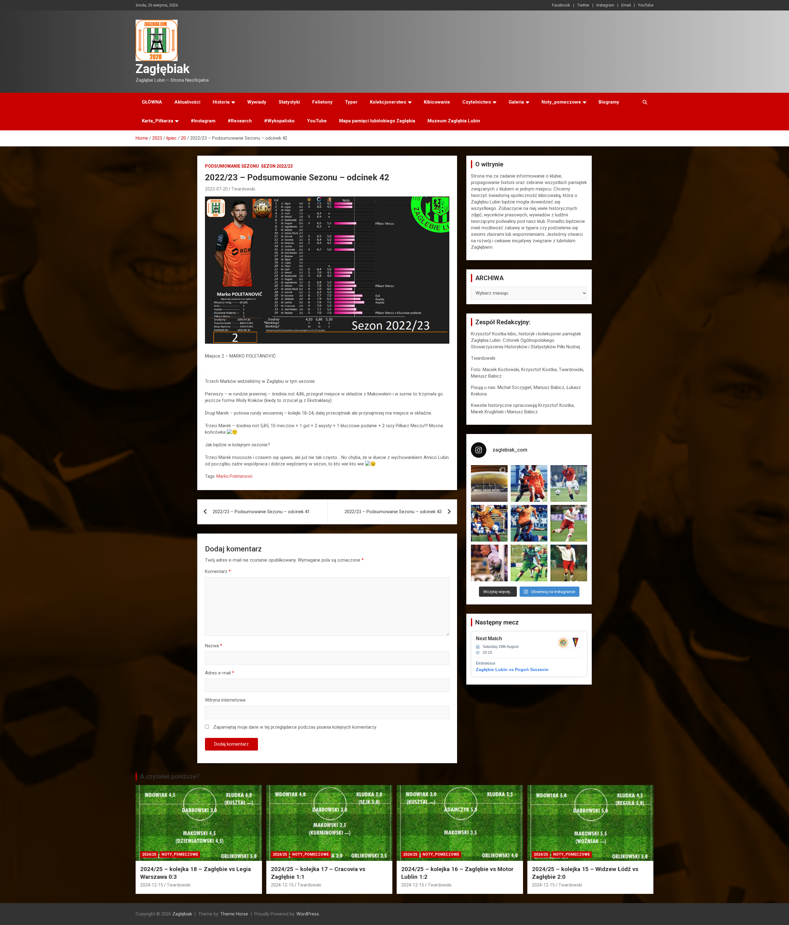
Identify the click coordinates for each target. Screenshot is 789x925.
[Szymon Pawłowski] (568, 523)
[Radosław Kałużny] (529, 563)
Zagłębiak (163, 69)
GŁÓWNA (152, 102)
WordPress (307, 914)
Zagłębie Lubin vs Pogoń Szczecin (512, 669)
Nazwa (213, 646)
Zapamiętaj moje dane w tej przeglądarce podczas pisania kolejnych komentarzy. (295, 727)
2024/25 (149, 854)
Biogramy (609, 102)
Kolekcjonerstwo (388, 102)
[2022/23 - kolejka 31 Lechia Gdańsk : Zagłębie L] (489, 483)
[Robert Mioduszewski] (489, 563)
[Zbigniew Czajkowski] (529, 483)
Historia (221, 102)
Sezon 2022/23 (277, 166)
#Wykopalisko (279, 121)
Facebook (561, 5)
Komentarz (218, 571)
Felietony (322, 102)
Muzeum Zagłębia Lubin (453, 121)
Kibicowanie (437, 102)
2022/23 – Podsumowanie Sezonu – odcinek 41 (261, 511)
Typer (351, 102)
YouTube (645, 5)
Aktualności (187, 102)
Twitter (583, 5)
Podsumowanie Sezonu (232, 166)
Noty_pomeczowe (561, 102)
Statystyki (289, 102)
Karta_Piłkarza (157, 121)
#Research (240, 121)
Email (626, 5)
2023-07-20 (216, 188)
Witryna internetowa (225, 700)
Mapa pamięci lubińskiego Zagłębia (377, 121)
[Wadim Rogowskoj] (529, 523)
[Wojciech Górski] (489, 523)
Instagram (605, 5)
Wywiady (256, 102)
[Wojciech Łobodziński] (568, 483)
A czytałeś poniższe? (170, 776)
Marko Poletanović (234, 476)
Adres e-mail (219, 673)
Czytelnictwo (476, 102)
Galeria (516, 102)
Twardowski (243, 188)
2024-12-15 (151, 884)
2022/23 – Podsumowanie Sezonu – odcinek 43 (393, 511)
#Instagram (203, 121)
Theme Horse (234, 914)
